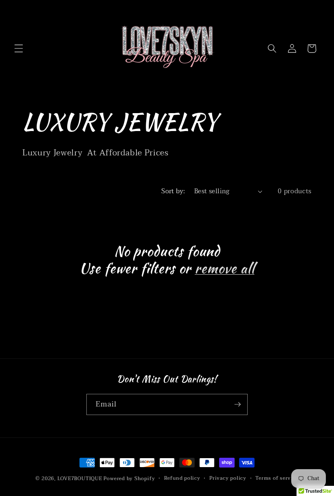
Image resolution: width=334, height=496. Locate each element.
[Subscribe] (237, 404)
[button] (19, 48)
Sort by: (173, 191)
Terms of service (276, 478)
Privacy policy (227, 478)
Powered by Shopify (129, 478)
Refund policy (182, 478)
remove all (224, 268)
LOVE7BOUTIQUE (79, 478)
